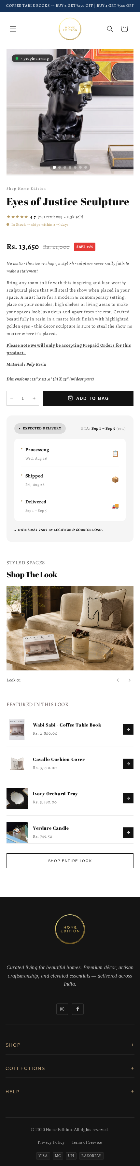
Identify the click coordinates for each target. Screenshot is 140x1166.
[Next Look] (129, 680)
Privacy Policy (51, 1142)
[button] (13, 29)
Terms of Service (87, 1142)
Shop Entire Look (70, 861)
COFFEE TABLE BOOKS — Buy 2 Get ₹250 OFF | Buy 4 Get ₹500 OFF (70, 5)
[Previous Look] (118, 680)
